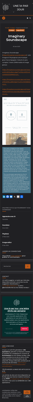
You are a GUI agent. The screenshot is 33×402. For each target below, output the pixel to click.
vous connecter (16, 256)
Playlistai (5, 234)
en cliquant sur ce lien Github (19, 379)
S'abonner (24, 328)
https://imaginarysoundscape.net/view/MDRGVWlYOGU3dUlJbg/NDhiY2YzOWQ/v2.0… (16, 91)
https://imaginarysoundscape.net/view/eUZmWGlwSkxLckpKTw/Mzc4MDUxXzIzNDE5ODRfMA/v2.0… (16, 72)
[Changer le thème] (27, 18)
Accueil (7, 27)
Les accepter (27, 392)
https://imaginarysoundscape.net (15, 55)
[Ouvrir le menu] (3, 18)
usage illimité (20, 30)
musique (12, 27)
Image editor (7, 242)
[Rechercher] (30, 18)
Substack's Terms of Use (21, 332)
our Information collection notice (20, 333)
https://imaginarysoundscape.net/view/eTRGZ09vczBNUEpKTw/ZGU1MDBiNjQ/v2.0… (16, 82)
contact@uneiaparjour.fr (10, 286)
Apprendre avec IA (8, 216)
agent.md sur (14, 364)
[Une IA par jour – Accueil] (5, 7)
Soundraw (5, 225)
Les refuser (27, 396)
